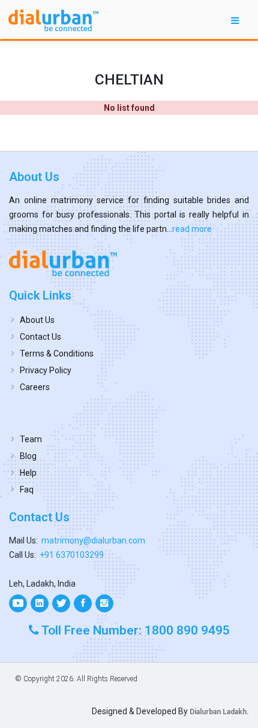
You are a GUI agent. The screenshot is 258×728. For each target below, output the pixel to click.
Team (31, 439)
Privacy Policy (45, 370)
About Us (37, 320)
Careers (35, 387)
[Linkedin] (40, 603)
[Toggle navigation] (235, 20)
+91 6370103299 (72, 555)
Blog (28, 456)
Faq (27, 489)
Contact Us (40, 337)
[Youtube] (18, 603)
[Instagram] (104, 603)
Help (28, 473)
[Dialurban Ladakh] (129, 263)
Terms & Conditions (57, 353)
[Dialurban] (53, 20)
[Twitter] (61, 603)
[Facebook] (83, 603)
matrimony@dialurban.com (93, 540)
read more (192, 229)
